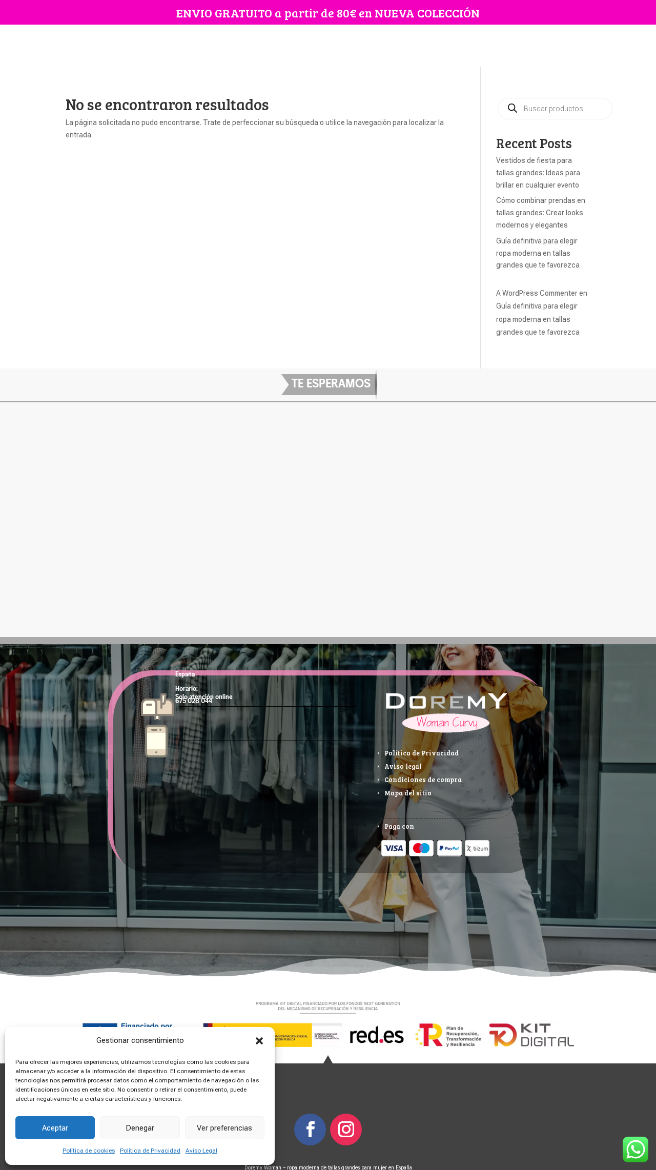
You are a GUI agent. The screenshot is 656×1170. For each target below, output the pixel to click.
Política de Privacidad (150, 1150)
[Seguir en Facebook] (310, 1129)
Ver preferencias (224, 1128)
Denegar (140, 1128)
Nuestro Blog (304, 46)
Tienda (249, 46)
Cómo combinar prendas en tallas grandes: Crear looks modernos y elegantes (540, 212)
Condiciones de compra (423, 779)
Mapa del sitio (408, 792)
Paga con (399, 826)
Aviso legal (403, 766)
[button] (259, 1041)
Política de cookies (89, 1150)
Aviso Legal (201, 1150)
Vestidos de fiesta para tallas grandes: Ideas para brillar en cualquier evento (538, 172)
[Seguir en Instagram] (346, 1129)
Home (216, 46)
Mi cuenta (355, 46)
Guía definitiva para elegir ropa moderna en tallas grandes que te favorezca (538, 253)
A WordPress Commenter (537, 293)
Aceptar (55, 1128)
